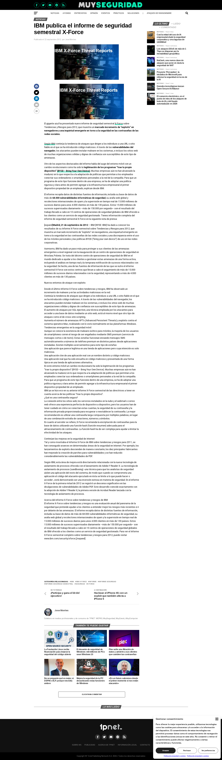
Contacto (145, 745)
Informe (92, 582)
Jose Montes (70, 39)
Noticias (55, 13)
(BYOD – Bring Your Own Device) (73, 171)
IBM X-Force (81, 582)
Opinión (94, 13)
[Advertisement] (91, 561)
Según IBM (49, 143)
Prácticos (118, 13)
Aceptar (165, 751)
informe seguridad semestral (59, 584)
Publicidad (89, 745)
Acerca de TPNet (106, 745)
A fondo (67, 13)
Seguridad (80, 584)
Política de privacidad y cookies (175, 756)
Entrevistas (80, 13)
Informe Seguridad (107, 582)
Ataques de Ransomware (159, 13)
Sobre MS (76, 745)
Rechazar (187, 751)
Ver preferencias (208, 751)
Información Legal (127, 745)
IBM (72, 582)
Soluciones (133, 13)
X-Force (119, 123)
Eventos (105, 13)
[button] (217, 719)
